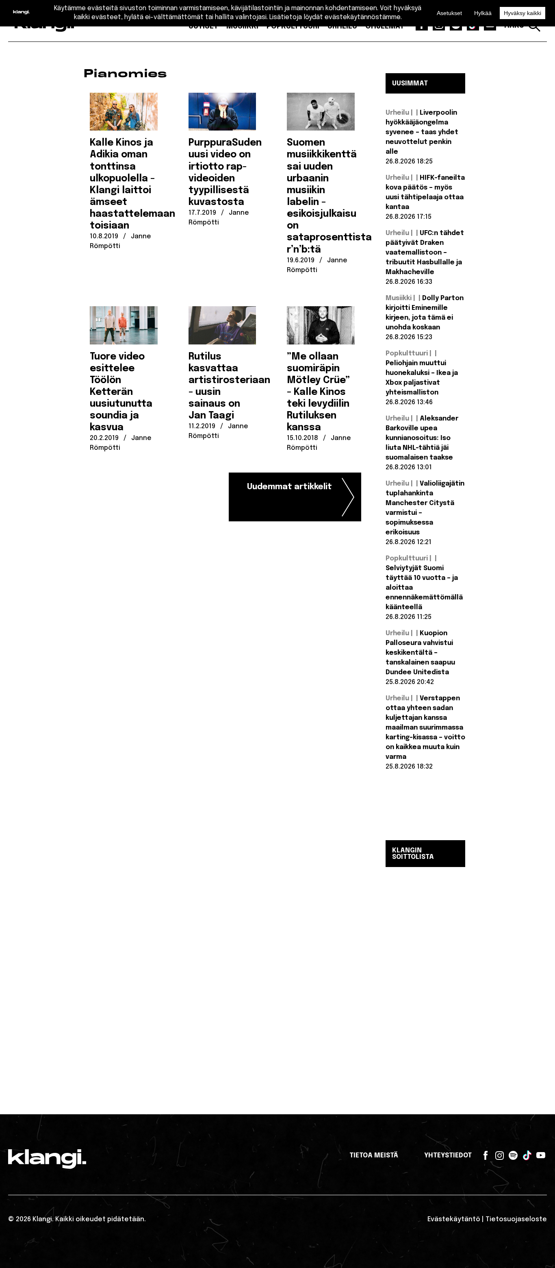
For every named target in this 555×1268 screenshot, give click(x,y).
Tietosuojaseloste (516, 1219)
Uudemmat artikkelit (289, 487)
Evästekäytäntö (453, 1219)
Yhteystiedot (448, 1155)
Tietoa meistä (373, 1155)
